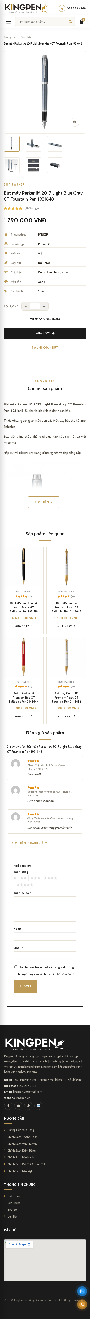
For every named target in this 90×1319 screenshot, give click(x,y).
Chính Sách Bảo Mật (20, 1171)
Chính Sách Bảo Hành (21, 1157)
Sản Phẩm (14, 1202)
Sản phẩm (26, 37)
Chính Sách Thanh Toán (23, 1137)
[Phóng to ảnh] (75, 122)
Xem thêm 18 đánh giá (27, 843)
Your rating (21, 872)
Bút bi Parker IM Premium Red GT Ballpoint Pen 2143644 (24, 697)
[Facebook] (8, 1106)
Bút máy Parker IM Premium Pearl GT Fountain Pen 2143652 (66, 697)
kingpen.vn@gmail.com (27, 1091)
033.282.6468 (27, 1085)
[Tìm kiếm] (70, 21)
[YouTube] (18, 1106)
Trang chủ (10, 37)
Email (18, 947)
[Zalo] (38, 1106)
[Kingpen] (26, 8)
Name (18, 928)
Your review (22, 893)
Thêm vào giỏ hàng (45, 319)
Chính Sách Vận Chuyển (22, 1143)
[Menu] (8, 21)
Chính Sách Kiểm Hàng (22, 1150)
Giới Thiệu (14, 1196)
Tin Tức (12, 1209)
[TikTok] (28, 1106)
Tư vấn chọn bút (45, 347)
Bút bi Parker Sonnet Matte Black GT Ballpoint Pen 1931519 (24, 607)
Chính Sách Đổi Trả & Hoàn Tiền (27, 1164)
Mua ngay (43, 333)
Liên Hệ (12, 1216)
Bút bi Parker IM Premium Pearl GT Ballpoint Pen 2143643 (66, 607)
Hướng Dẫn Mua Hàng (21, 1130)
